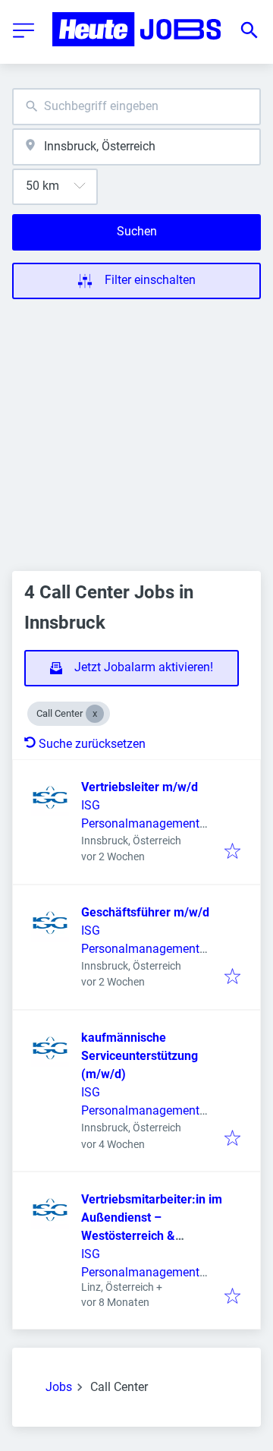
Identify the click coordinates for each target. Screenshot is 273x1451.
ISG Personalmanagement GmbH (140, 823)
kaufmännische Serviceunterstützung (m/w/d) (139, 1055)
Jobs (59, 1387)
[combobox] (136, 106)
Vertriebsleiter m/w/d (139, 787)
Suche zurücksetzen (92, 744)
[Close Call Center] (95, 714)
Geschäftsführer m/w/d (145, 912)
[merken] (232, 852)
